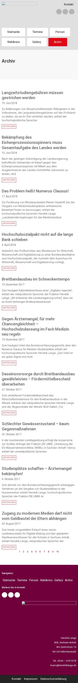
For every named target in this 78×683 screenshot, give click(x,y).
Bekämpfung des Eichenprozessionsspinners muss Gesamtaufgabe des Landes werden (34, 142)
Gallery (36, 42)
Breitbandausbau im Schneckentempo (36, 279)
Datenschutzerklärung (53, 678)
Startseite (13, 32)
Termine (37, 32)
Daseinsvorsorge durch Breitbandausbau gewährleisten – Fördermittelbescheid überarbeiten (38, 379)
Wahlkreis (13, 42)
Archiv (58, 42)
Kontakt (68, 4)
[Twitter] (65, 11)
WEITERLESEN (9, 126)
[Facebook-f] (59, 11)
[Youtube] (17, 595)
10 (57, 551)
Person (60, 32)
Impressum (31, 678)
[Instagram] (71, 11)
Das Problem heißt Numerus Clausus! (35, 191)
